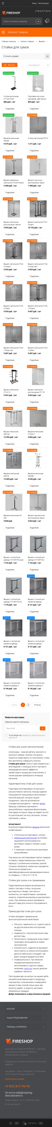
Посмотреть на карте (14, 1079)
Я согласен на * (27, 736)
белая (42, 803)
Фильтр (11, 65)
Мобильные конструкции (25, 838)
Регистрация (43, 3)
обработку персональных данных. (27, 736)
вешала (35, 827)
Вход (34, 3)
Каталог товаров (17, 32)
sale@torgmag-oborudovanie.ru (19, 1094)
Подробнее (9, 109)
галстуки (28, 968)
